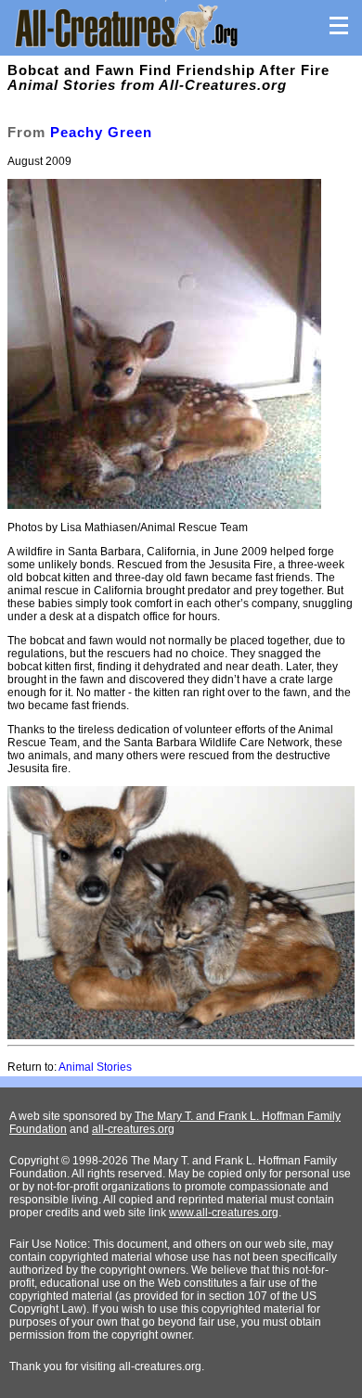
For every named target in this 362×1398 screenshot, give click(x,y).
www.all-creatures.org (223, 1212)
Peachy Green (101, 132)
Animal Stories (95, 1067)
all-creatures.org (133, 1129)
